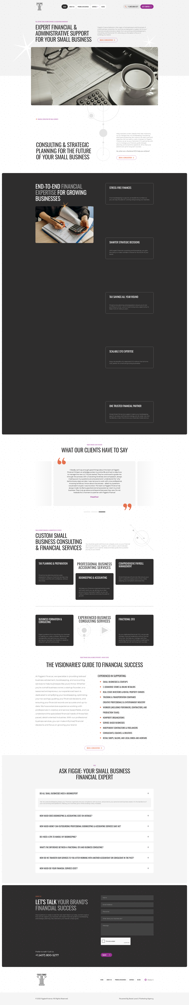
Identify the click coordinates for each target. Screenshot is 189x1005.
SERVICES (94, 7)
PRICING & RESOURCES (83, 7)
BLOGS (103, 7)
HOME (64, 7)
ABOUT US (71, 7)
